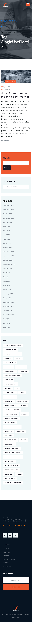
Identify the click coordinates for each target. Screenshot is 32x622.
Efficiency (8, 388)
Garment (23, 405)
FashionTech (9, 401)
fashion (21, 392)
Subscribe (16, 587)
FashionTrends (22, 401)
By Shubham (7, 87)
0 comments (7, 89)
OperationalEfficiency (12, 427)
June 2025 (6, 231)
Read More (5, 140)
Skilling (23, 440)
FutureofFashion (10, 405)
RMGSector (20, 431)
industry (24, 414)
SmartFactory (9, 444)
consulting (23, 371)
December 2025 (8, 205)
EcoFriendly (9, 380)
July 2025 (6, 226)
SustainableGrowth (11, 470)
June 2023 (6, 323)
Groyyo (16, 410)
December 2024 (8, 252)
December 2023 (8, 302)
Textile (19, 474)
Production (8, 431)
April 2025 (6, 239)
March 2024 (7, 289)
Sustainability (9, 461)
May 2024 (6, 281)
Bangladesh (21, 367)
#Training (8, 358)
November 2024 (8, 256)
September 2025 (8, 218)
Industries (6, 552)
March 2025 (7, 243)
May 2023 (6, 327)
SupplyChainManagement (13, 452)
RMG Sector (9, 435)
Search (6, 158)
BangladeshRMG (10, 371)
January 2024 (7, 298)
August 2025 (7, 222)
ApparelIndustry (10, 362)
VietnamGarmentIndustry (13, 482)
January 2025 (7, 247)
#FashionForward (11, 350)
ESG (17, 388)
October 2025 (8, 214)
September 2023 (8, 315)
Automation (9, 367)
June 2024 (6, 277)
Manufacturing (10, 422)
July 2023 (6, 319)
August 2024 (7, 268)
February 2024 (8, 294)
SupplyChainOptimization (13, 457)
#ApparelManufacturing (13, 345)
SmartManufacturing (12, 448)
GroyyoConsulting (11, 414)
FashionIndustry (10, 397)
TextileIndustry (10, 478)
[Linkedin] (5, 535)
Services (6, 556)
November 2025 (8, 210)
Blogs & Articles (9, 559)
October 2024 (8, 260)
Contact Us (7, 566)
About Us (6, 549)
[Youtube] (10, 535)
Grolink (5, 563)
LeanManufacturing (11, 418)
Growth (7, 410)
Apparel (18, 358)
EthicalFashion (10, 392)
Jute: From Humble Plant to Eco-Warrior (15, 95)
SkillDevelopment (10, 440)
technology (9, 474)
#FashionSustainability (12, 354)
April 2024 (6, 285)
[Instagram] (15, 535)
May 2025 (6, 235)
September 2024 (8, 264)
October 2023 (8, 310)
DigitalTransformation (12, 375)
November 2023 (8, 306)
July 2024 (6, 273)
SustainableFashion (11, 465)
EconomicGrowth (10, 384)
